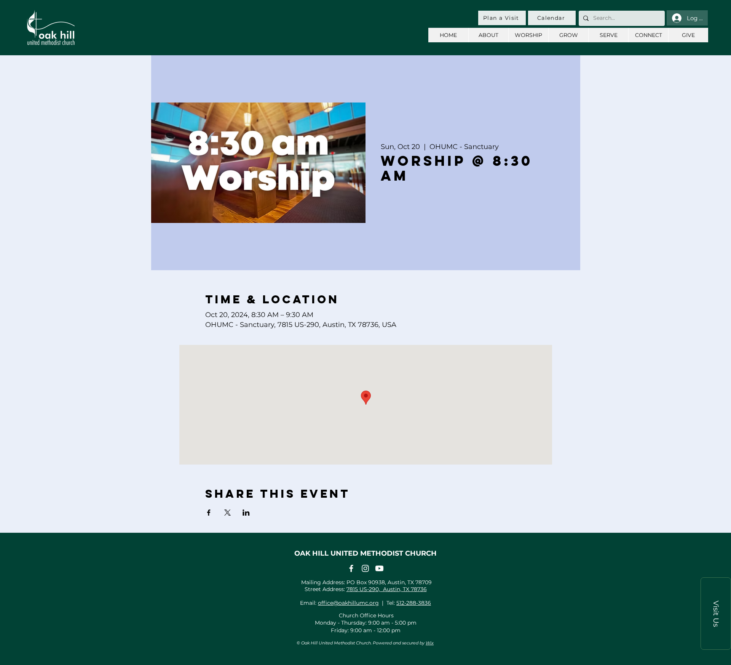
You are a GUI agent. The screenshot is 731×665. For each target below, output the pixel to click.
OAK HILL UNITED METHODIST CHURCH (365, 553)
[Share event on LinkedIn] (246, 513)
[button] (716, 613)
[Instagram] (365, 568)
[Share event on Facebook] (208, 513)
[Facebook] (351, 568)
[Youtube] (379, 568)
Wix (430, 643)
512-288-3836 (413, 602)
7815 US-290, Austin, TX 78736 (386, 589)
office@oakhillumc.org (348, 602)
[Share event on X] (227, 513)
